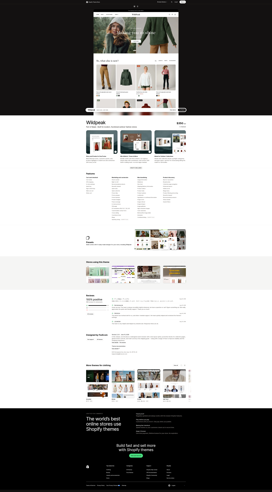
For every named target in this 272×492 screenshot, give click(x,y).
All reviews (90, 314)
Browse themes (161, 2)
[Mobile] (137, 6)
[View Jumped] (160, 240)
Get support (90, 339)
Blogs (148, 478)
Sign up (183, 2)
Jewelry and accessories (113, 475)
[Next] (185, 262)
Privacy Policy (101, 485)
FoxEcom (183, 126)
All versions (122, 342)
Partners (169, 472)
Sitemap (124, 485)
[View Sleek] (169, 240)
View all (176, 365)
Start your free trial (136, 455)
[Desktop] (134, 6)
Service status (170, 478)
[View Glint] (142, 240)
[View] (97, 275)
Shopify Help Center (151, 469)
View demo (173, 110)
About (168, 469)
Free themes (129, 472)
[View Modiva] (151, 240)
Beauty (108, 472)
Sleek (94, 127)
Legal (168, 475)
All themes (100, 339)
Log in (176, 2)
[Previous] (181, 262)
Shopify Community (151, 475)
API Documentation (151, 472)
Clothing (108, 469)
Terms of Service (90, 485)
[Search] (172, 2)
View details (115, 342)
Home (107, 478)
